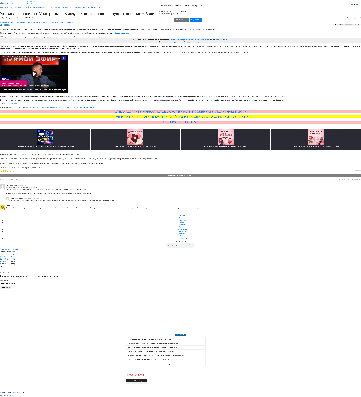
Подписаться (196, 20)
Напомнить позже (181, 20)
